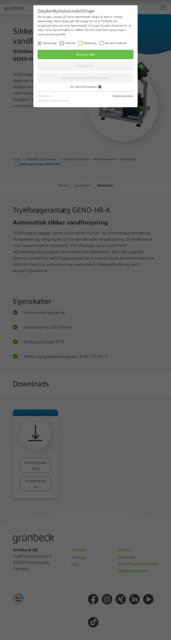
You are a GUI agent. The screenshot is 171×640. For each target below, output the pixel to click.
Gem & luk (85, 66)
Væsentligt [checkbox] (50, 43)
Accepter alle (85, 54)
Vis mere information (84, 86)
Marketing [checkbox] (90, 43)
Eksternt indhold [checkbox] (115, 43)
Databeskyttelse (123, 96)
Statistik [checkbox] (70, 43)
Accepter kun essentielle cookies (85, 77)
